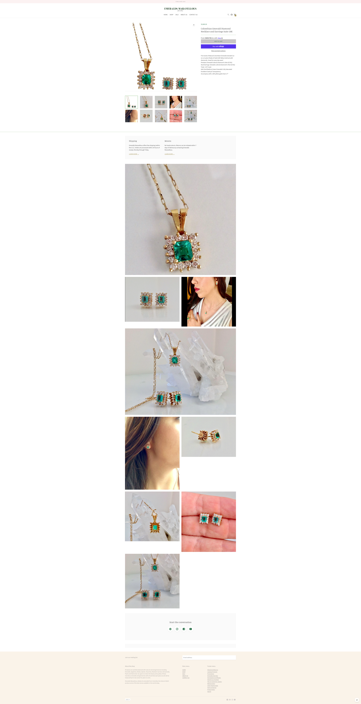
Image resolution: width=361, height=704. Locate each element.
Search (209, 691)
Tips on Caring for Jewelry (214, 682)
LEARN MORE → (134, 154)
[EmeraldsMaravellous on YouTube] (234, 700)
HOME (166, 15)
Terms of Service (211, 687)
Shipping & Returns (212, 670)
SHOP (171, 15)
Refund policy (211, 684)
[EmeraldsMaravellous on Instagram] (232, 700)
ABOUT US (184, 15)
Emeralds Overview (212, 676)
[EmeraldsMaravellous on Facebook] (227, 700)
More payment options (218, 51)
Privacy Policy (211, 689)
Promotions (210, 674)
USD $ (127, 699)
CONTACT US (193, 15)
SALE (177, 15)
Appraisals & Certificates (214, 678)
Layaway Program (212, 672)
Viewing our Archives (213, 680)
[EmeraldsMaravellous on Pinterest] (230, 700)
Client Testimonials (212, 685)
